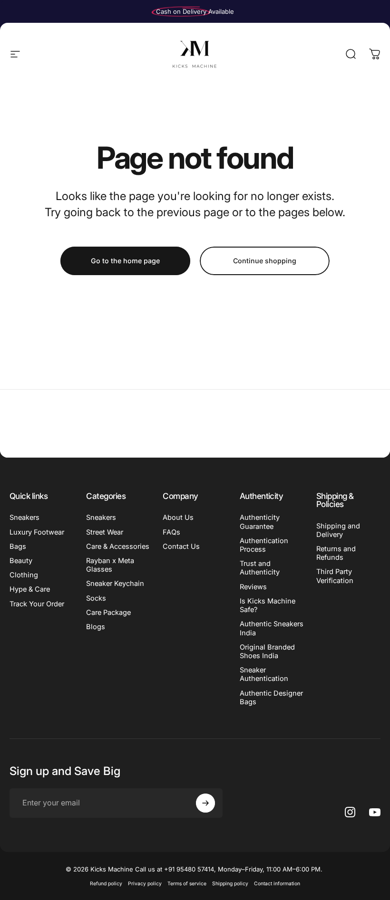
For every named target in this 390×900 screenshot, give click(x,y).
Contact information (277, 884)
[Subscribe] (205, 803)
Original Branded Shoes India (267, 651)
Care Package (108, 612)
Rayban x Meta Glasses (110, 565)
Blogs (95, 626)
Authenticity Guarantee (260, 521)
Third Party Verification (334, 575)
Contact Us (181, 546)
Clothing (24, 575)
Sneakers (24, 517)
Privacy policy (145, 884)
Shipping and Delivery (338, 530)
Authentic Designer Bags (271, 697)
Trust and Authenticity (260, 567)
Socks (96, 598)
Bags (18, 546)
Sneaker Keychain (115, 583)
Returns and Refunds (336, 553)
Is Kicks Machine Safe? (267, 605)
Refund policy (106, 884)
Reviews (253, 587)
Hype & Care (30, 589)
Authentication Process (264, 545)
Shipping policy (230, 884)
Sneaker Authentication (264, 674)
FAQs (171, 532)
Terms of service (186, 884)
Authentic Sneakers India (271, 628)
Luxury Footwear (37, 532)
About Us (178, 517)
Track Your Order (37, 604)
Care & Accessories (117, 546)
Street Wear (104, 532)
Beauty (21, 560)
